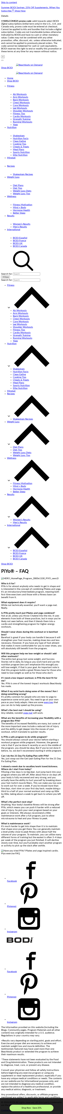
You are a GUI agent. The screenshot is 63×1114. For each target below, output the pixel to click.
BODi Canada (20, 246)
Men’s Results (20, 227)
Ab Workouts (20, 94)
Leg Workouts (20, 108)
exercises (48, 702)
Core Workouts (21, 105)
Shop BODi (7, 68)
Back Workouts (21, 100)
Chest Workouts (21, 102)
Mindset (11, 158)
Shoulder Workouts (23, 111)
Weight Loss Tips (21, 194)
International (13, 229)
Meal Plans (18, 149)
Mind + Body (19, 207)
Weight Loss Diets (22, 191)
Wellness (11, 196)
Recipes (11, 166)
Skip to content (9, 2)
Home (10, 78)
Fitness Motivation (22, 205)
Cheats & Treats (21, 147)
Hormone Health (21, 210)
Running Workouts (22, 122)
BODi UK (18, 243)
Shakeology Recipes (23, 174)
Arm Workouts (20, 97)
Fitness (10, 86)
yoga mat (28, 713)
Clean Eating (19, 141)
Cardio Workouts (22, 116)
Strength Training (21, 119)
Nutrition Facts (20, 138)
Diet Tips (17, 188)
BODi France (19, 240)
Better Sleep (19, 213)
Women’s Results (21, 224)
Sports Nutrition (21, 152)
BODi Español (20, 238)
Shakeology (19, 136)
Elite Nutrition (20, 155)
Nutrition (12, 127)
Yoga (15, 125)
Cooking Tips (19, 144)
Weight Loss (13, 177)
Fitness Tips (19, 113)
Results (10, 216)
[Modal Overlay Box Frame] (31, 1106)
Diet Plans (18, 185)
